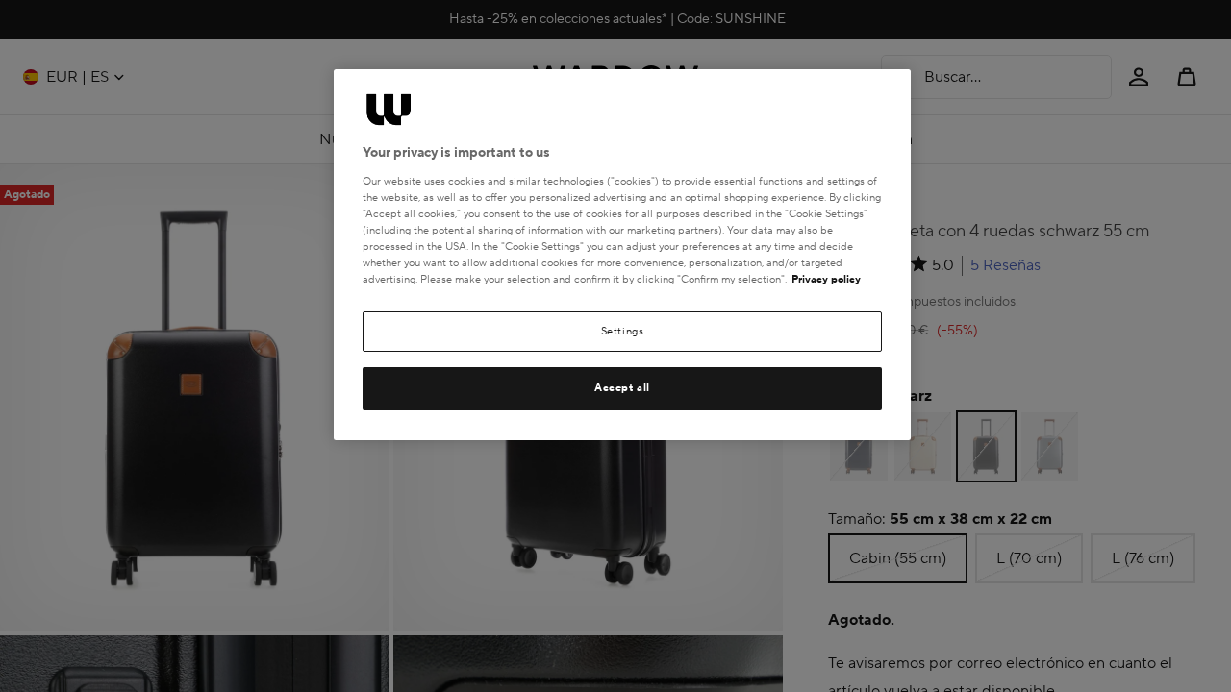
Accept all (622, 388)
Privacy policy (826, 279)
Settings (622, 331)
